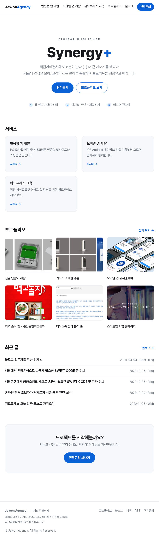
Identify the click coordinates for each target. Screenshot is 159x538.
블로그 (129, 6)
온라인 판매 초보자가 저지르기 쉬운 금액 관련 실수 (38, 393)
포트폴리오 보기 (91, 87)
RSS (137, 510)
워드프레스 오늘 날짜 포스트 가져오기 (30, 404)
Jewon (18, 7)
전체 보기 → (146, 230)
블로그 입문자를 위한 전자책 (23, 360)
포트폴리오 (114, 6)
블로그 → (148, 348)
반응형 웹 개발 (50, 6)
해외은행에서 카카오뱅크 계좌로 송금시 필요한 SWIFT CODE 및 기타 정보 (54, 382)
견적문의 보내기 (79, 458)
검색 (128, 510)
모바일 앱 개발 (72, 6)
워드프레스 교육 (94, 6)
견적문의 (145, 7)
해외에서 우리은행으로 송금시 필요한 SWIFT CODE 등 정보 (45, 371)
